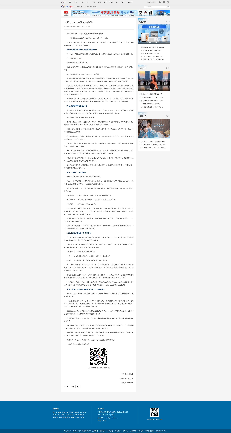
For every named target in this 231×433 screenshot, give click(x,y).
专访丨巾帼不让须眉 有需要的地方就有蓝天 (153, 147)
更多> (168, 21)
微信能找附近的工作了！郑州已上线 (152, 97)
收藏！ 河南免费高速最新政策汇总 (151, 94)
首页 (64, 2)
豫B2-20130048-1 (161, 431)
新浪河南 (61, 417)
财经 (93, 2)
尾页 (78, 386)
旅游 (99, 2)
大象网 (77, 417)
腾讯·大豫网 (60, 414)
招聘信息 (110, 431)
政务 (76, 2)
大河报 (55, 414)
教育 (105, 2)
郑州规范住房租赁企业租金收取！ (151, 53)
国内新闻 (87, 6)
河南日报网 (65, 412)
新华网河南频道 (79, 414)
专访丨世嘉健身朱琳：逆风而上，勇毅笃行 (153, 144)
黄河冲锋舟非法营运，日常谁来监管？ (152, 59)
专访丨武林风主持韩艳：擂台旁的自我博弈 (153, 141)
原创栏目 (142, 116)
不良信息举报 (149, 431)
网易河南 (55, 417)
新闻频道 (80, 6)
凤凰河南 (67, 417)
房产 (88, 2)
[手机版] (160, 1)
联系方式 (102, 431)
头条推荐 (142, 22)
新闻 (70, 2)
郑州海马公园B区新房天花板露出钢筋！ (153, 56)
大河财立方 (83, 412)
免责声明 (133, 431)
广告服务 (118, 431)
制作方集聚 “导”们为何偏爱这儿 (150, 104)
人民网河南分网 (69, 414)
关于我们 (95, 431)
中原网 (82, 417)
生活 (82, 2)
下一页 (72, 386)
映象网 (72, 417)
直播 (117, 2)
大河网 (71, 412)
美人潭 (111, 2)
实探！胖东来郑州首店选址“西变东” (152, 100)
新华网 (88, 26)
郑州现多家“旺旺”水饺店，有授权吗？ (152, 47)
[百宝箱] (168, 1)
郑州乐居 (58, 412)
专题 (123, 2)
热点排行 (142, 68)
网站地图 (140, 431)
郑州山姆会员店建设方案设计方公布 (152, 107)
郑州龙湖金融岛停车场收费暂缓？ (151, 50)
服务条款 (125, 431)
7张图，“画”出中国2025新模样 (78, 22)
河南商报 (76, 412)
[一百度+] (164, 1)
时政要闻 (93, 6)
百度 (54, 412)
